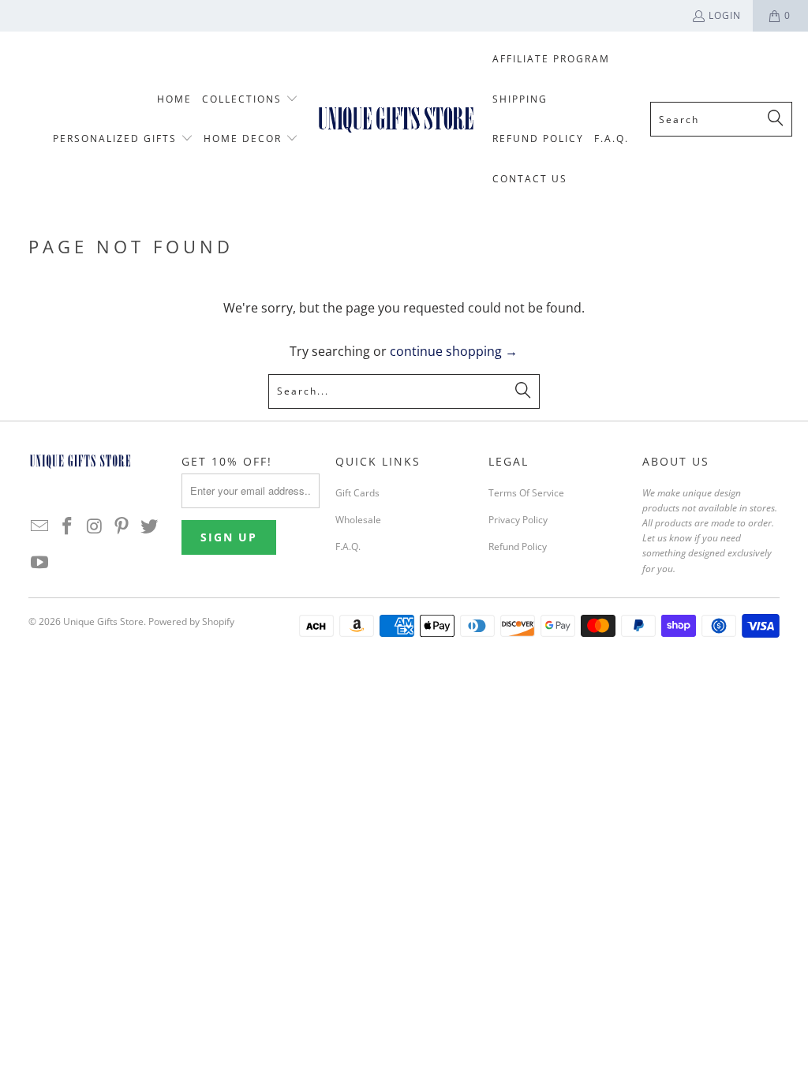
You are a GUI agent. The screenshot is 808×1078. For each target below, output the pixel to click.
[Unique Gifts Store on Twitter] (149, 526)
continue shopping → (454, 351)
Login (725, 15)
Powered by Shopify (191, 621)
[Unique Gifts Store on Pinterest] (122, 526)
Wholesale (358, 519)
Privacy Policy (518, 519)
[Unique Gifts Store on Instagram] (95, 526)
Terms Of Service (526, 493)
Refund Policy (517, 546)
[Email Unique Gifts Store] (40, 526)
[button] (250, 100)
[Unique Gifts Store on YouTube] (40, 562)
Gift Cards (357, 493)
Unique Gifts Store (103, 621)
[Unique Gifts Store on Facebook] (67, 526)
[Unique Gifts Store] (396, 119)
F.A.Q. (348, 546)
